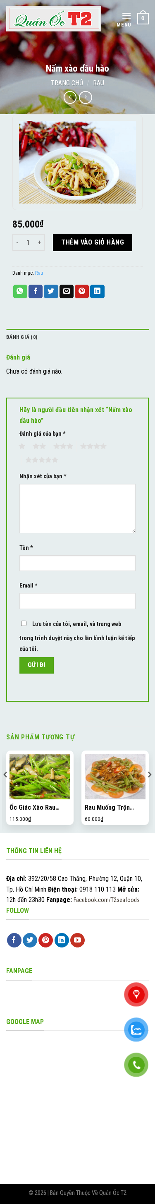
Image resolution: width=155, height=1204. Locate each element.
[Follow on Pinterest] (45, 940)
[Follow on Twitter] (30, 940)
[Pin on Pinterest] (82, 292)
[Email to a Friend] (67, 292)
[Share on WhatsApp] (20, 292)
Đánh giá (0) (21, 337)
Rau (98, 83)
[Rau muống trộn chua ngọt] (115, 776)
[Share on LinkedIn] (97, 292)
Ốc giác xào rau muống (32, 807)
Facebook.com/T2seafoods (107, 900)
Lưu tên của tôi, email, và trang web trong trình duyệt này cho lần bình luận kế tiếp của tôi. (77, 636)
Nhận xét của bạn (43, 476)
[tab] (77, 337)
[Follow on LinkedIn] (62, 940)
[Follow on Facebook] (14, 940)
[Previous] (6, 791)
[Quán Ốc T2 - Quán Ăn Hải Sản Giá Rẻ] (53, 18)
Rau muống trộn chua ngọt (107, 807)
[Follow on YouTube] (77, 940)
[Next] (149, 791)
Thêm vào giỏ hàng (92, 242)
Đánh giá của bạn (42, 433)
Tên (26, 548)
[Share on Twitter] (51, 292)
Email (28, 585)
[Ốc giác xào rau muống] (40, 776)
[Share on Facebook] (36, 292)
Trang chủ (67, 83)
